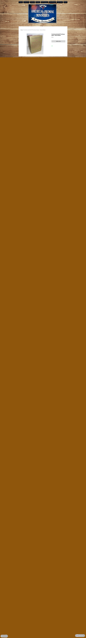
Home (22, 29)
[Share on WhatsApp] (52, 46)
